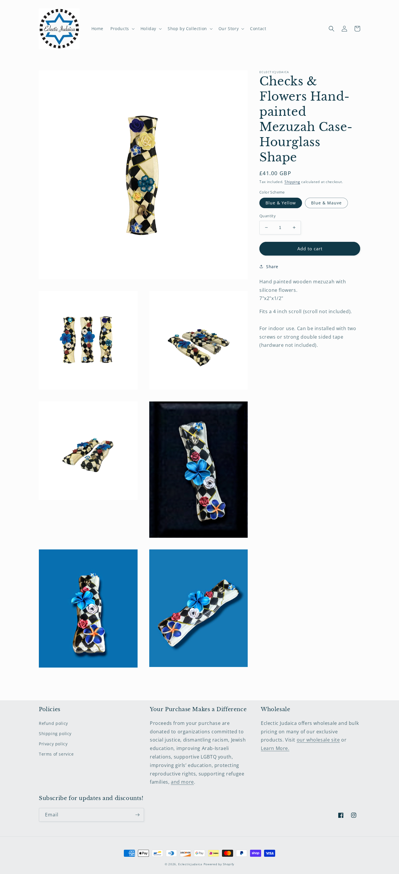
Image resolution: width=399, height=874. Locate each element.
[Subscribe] (137, 815)
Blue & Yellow (281, 203)
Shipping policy (55, 733)
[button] (122, 29)
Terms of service (56, 754)
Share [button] (272, 266)
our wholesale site (318, 740)
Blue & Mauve (326, 203)
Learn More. (275, 748)
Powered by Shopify (219, 864)
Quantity (267, 215)
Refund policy (53, 723)
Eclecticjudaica (190, 864)
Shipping (292, 181)
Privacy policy (53, 744)
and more (182, 782)
